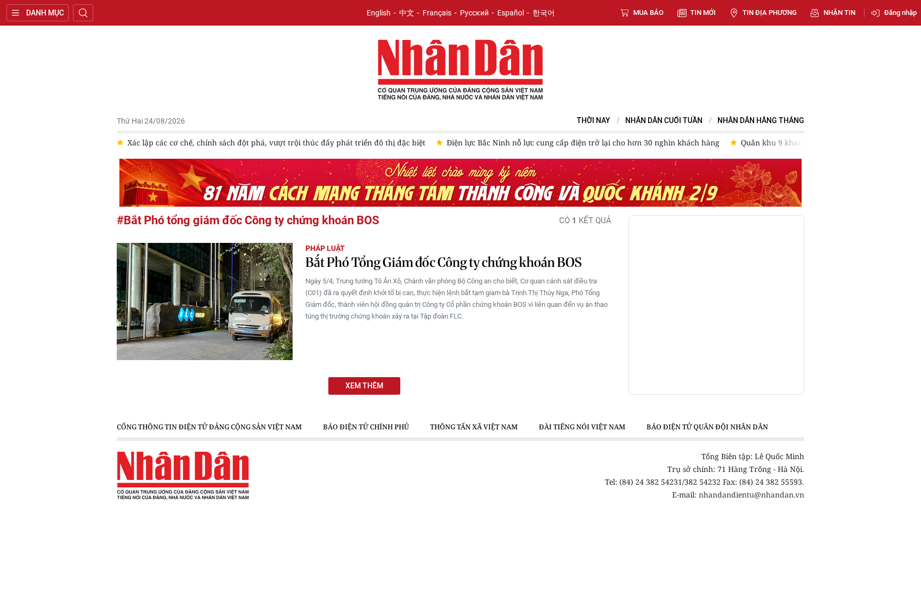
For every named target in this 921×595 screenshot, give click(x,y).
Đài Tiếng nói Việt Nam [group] (582, 426)
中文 (406, 13)
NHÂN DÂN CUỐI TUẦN (663, 120)
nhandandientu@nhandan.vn (751, 495)
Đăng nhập (900, 13)
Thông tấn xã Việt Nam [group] (474, 426)
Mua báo (648, 13)
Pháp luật (325, 248)
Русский (474, 13)
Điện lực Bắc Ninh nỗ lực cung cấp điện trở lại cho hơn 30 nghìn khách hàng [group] (583, 142)
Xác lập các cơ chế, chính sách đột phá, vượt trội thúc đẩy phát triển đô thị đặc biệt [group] (276, 142)
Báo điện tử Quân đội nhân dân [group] (707, 426)
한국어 (543, 13)
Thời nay (593, 120)
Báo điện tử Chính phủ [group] (366, 426)
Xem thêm (364, 385)
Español (510, 13)
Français (437, 13)
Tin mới (703, 13)
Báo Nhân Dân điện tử (460, 70)
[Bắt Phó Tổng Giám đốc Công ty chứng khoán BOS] (205, 301)
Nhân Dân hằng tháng (760, 120)
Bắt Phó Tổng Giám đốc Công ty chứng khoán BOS (443, 262)
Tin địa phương (769, 13)
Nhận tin (839, 13)
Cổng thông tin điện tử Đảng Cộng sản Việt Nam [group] (209, 426)
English (379, 13)
